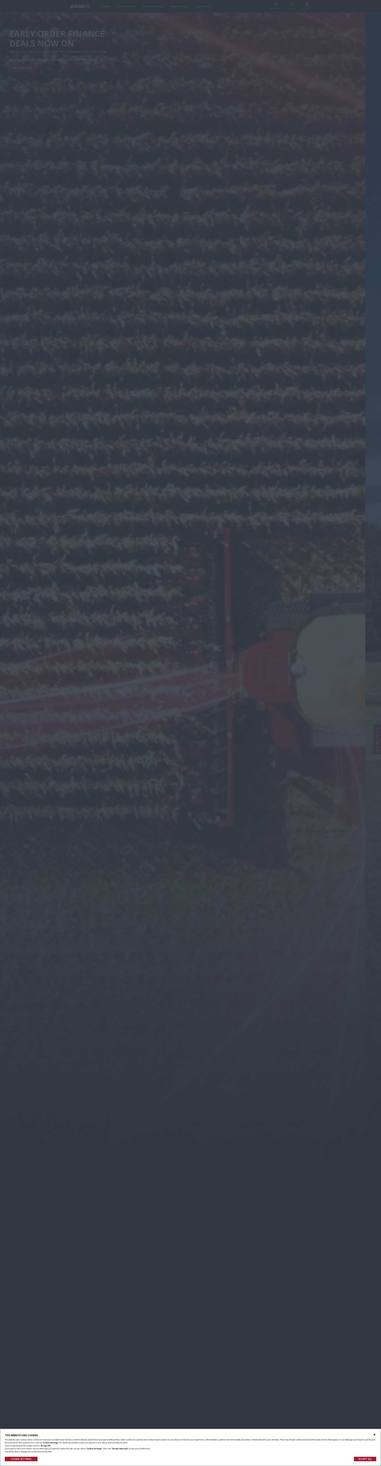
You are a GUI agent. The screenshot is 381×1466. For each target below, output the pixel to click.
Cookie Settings (21, 1459)
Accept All (365, 1459)
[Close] (374, 1435)
